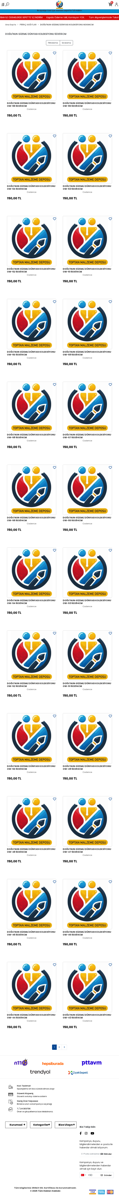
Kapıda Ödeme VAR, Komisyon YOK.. (56, 17)
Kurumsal (16, 1125)
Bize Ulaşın (66, 1125)
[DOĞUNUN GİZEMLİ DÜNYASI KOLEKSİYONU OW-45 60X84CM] (87, 904)
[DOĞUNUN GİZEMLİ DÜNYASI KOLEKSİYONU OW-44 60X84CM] (31, 987)
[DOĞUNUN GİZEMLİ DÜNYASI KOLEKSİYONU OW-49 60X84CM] (87, 738)
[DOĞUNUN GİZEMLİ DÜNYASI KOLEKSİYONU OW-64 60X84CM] (31, 158)
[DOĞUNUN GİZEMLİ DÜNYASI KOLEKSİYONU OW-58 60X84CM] (31, 406)
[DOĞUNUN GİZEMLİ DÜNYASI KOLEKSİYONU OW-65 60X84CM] (87, 75)
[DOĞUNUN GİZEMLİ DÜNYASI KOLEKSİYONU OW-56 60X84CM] (31, 489)
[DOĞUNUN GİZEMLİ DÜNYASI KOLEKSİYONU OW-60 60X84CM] (31, 324)
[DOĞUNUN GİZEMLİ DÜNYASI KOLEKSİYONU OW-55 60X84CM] (87, 489)
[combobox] (83, 1175)
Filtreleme (53, 42)
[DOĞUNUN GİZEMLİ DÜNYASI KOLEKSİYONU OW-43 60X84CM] (87, 987)
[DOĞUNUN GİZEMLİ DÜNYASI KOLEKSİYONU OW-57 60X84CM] (87, 406)
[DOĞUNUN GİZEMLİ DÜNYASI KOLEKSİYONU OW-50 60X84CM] (31, 738)
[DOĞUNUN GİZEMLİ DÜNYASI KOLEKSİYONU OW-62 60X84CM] (31, 241)
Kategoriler (40, 1125)
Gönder (108, 1154)
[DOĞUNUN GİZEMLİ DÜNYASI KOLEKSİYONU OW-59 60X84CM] (87, 324)
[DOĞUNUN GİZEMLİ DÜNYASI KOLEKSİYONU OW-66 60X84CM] (31, 75)
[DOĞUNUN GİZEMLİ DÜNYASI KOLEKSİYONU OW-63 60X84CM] (87, 158)
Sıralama (66, 42)
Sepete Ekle (33, 123)
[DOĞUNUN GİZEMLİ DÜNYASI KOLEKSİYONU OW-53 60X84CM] (87, 572)
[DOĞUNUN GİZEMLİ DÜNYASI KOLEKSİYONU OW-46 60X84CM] (31, 904)
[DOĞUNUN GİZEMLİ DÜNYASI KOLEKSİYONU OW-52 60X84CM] (31, 655)
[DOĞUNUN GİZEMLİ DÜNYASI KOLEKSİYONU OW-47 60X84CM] (87, 821)
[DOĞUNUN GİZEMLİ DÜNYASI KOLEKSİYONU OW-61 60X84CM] (87, 241)
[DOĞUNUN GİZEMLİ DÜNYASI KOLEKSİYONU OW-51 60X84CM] (87, 655)
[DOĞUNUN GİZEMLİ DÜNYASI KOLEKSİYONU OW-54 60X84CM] (31, 572)
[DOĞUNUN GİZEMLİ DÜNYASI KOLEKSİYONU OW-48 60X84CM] (31, 821)
